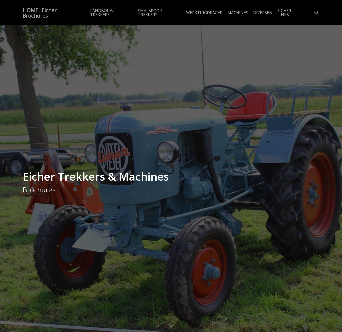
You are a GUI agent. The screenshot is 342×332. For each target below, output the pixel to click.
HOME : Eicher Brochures (40, 12)
